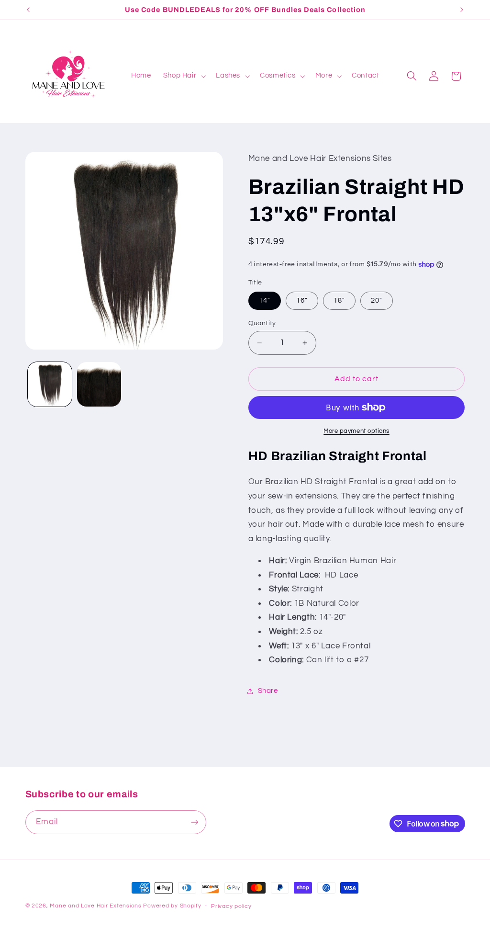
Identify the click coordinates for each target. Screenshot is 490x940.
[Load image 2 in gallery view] (99, 384)
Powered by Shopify (172, 905)
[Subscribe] (194, 822)
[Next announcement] (461, 9)
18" (339, 300)
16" (302, 300)
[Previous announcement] (28, 9)
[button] (183, 76)
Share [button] (268, 690)
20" (376, 300)
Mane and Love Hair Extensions (96, 905)
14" (264, 300)
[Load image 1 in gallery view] (50, 384)
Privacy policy (231, 906)
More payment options (356, 431)
